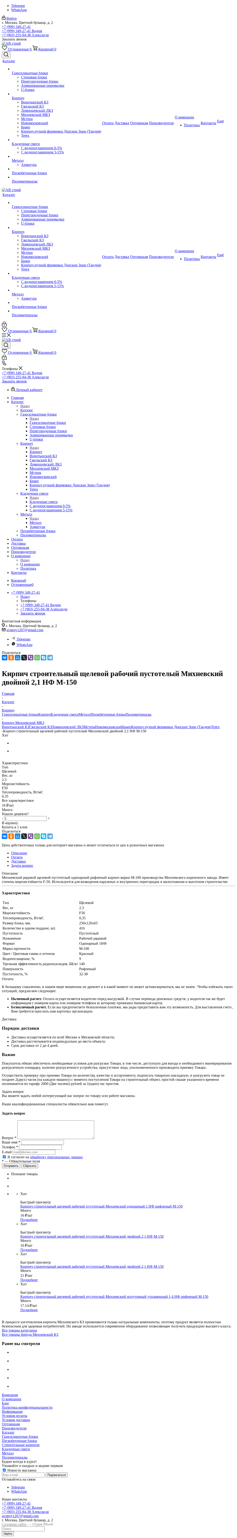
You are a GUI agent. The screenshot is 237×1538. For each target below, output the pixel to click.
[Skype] (43, 657)
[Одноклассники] (11, 657)
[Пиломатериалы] (56, 177)
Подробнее (29, 1220)
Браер (126, 727)
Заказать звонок (14, 381)
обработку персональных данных (56, 1157)
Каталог (26, 410)
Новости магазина (21, 1470)
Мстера (89, 727)
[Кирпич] (56, 94)
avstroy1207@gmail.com (24, 630)
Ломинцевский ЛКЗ (68, 727)
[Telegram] (50, 657)
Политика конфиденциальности (27, 1407)
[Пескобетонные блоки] (56, 169)
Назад (25, 406)
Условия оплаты (14, 1416)
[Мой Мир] (17, 657)
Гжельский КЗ (40, 727)
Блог (5, 1403)
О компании (30, 564)
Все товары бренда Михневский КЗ (30, 1334)
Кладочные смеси (44, 502)
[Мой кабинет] (4, 325)
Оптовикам (11, 1424)
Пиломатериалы (138, 714)
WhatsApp (19, 10)
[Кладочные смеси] (56, 140)
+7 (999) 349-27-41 (16, 27)
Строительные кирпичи (21, 1445)
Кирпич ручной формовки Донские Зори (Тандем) (171, 727)
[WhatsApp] (37, 657)
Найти (8, 1533)
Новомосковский (108, 727)
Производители (14, 1428)
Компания (10, 1395)
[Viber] (30, 657)
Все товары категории (19, 1330)
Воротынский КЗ (15, 727)
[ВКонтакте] (4, 657)
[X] (24, 657)
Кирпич (36, 452)
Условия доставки (16, 1420)
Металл (35, 523)
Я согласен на (45, 1157)
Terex (215, 727)
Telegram (18, 6)
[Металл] (56, 156)
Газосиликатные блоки (48, 423)
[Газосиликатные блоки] (56, 69)
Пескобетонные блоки (108, 714)
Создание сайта (14, 1524)
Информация (12, 1412)
